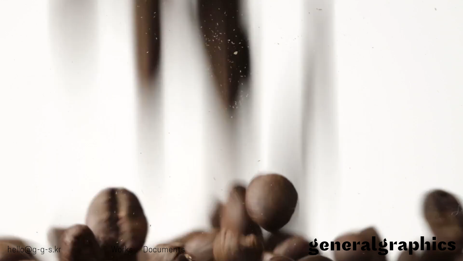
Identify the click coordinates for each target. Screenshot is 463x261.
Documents (164, 249)
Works (122, 249)
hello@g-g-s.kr (34, 249)
